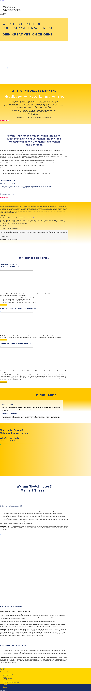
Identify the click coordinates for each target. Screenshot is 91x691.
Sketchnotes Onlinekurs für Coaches (11, 682)
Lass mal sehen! (4, 197)
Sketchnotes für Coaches (12, 10)
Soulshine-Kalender (7, 678)
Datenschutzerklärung (8, 674)
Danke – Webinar (8, 404)
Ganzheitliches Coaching (8, 679)
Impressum (5, 675)
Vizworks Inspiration (9, 413)
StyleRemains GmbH (29, 217)
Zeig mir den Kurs (4, 120)
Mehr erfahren (3, 305)
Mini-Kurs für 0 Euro (7, 681)
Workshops (5, 677)
